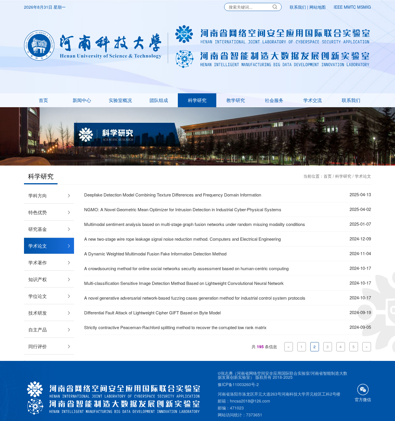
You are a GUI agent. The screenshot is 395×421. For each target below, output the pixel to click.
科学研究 (197, 100)
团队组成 (158, 100)
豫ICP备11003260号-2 (238, 384)
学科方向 (37, 195)
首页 (43, 100)
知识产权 (37, 279)
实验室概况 (120, 100)
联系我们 (298, 7)
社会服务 (274, 100)
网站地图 (317, 7)
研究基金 (37, 229)
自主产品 (37, 329)
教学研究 (235, 100)
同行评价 (37, 346)
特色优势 (37, 212)
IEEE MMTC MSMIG (352, 7)
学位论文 (37, 296)
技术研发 (37, 312)
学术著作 (37, 262)
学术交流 (312, 100)
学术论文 (363, 176)
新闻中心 (82, 100)
